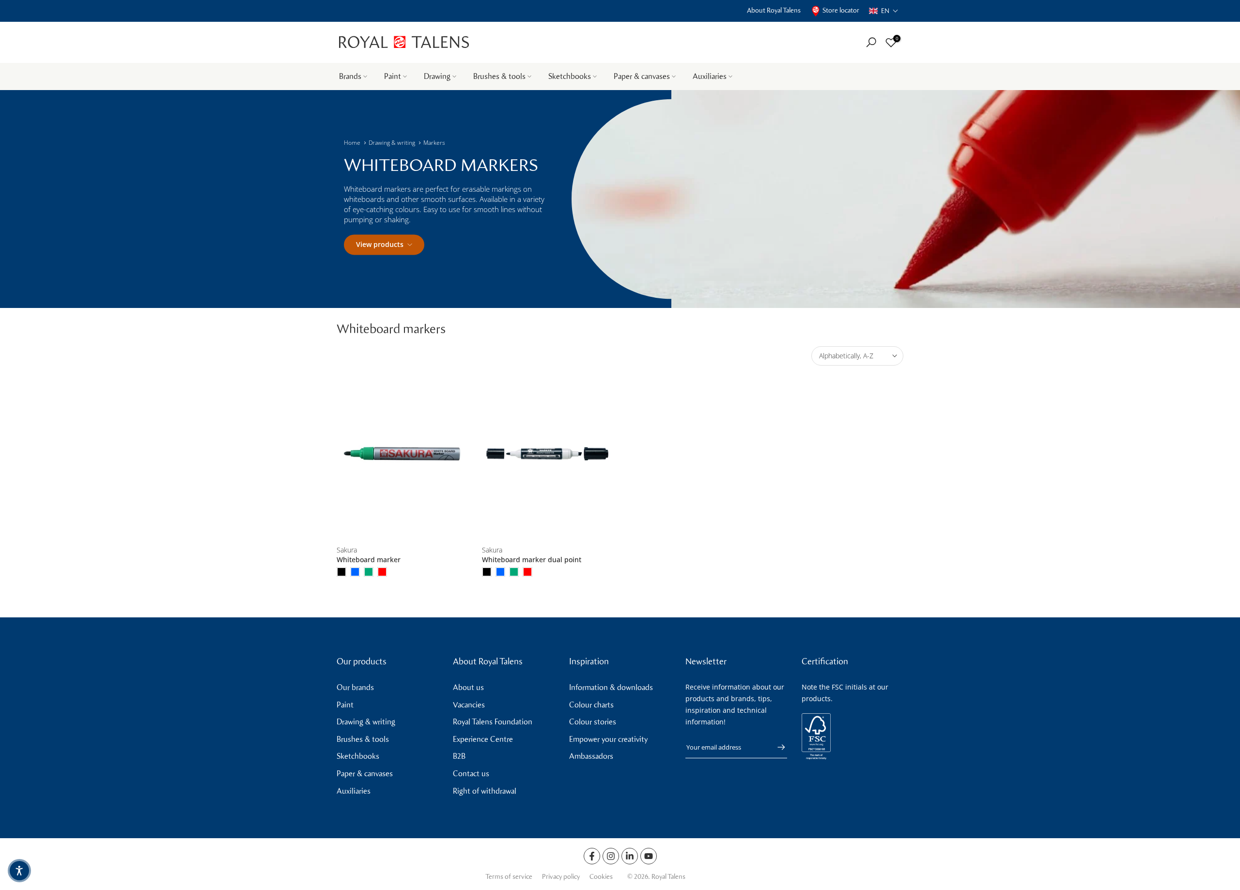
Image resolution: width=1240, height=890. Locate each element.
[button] (883, 11)
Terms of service (508, 877)
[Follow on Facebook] (592, 856)
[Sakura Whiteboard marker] (402, 453)
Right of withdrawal (484, 791)
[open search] (871, 42)
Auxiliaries (710, 76)
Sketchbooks (569, 76)
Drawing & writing (392, 142)
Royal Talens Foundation (492, 721)
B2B (459, 756)
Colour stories (592, 721)
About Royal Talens (774, 10)
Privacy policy (561, 877)
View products (379, 244)
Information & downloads (611, 687)
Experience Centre (483, 739)
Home (352, 142)
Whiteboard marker (369, 559)
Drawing (437, 76)
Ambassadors (591, 756)
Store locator (840, 10)
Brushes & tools (499, 76)
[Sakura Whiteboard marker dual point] (547, 453)
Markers (434, 142)
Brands (350, 76)
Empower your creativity (608, 739)
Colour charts (591, 704)
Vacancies (469, 704)
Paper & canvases (642, 76)
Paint (392, 76)
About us (468, 687)
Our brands (355, 687)
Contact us (471, 773)
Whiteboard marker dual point (531, 559)
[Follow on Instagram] (611, 856)
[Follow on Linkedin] (629, 856)
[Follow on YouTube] (648, 856)
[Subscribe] (776, 747)
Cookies (601, 877)
